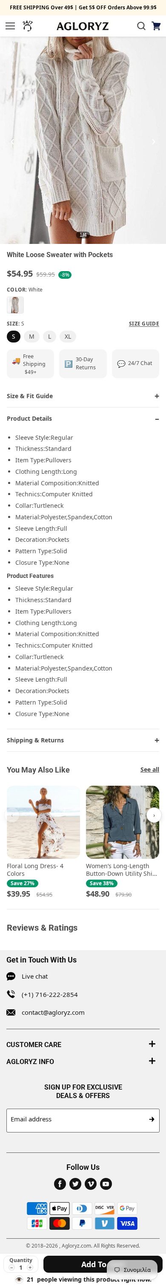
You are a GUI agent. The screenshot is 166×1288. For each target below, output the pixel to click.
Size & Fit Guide (30, 396)
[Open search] (141, 26)
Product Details (29, 418)
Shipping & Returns (35, 740)
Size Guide (144, 323)
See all (149, 769)
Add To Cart (103, 1264)
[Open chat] (27, 26)
